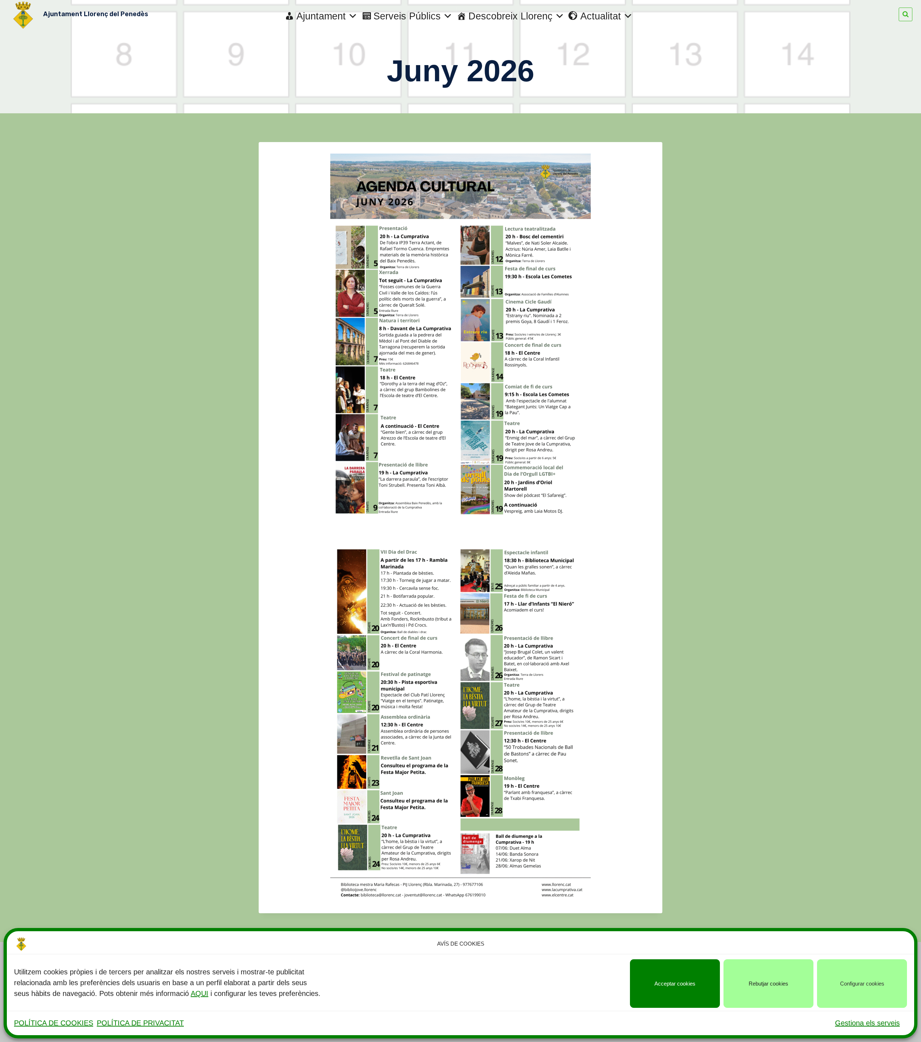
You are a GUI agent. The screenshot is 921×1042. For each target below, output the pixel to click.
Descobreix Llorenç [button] (510, 16)
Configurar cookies (862, 983)
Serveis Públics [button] (407, 16)
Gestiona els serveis (867, 1023)
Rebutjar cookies (768, 983)
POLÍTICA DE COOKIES (53, 1023)
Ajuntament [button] (321, 16)
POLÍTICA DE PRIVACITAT (140, 1023)
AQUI (199, 993)
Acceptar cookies (674, 983)
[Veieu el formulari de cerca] (905, 14)
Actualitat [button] (600, 16)
